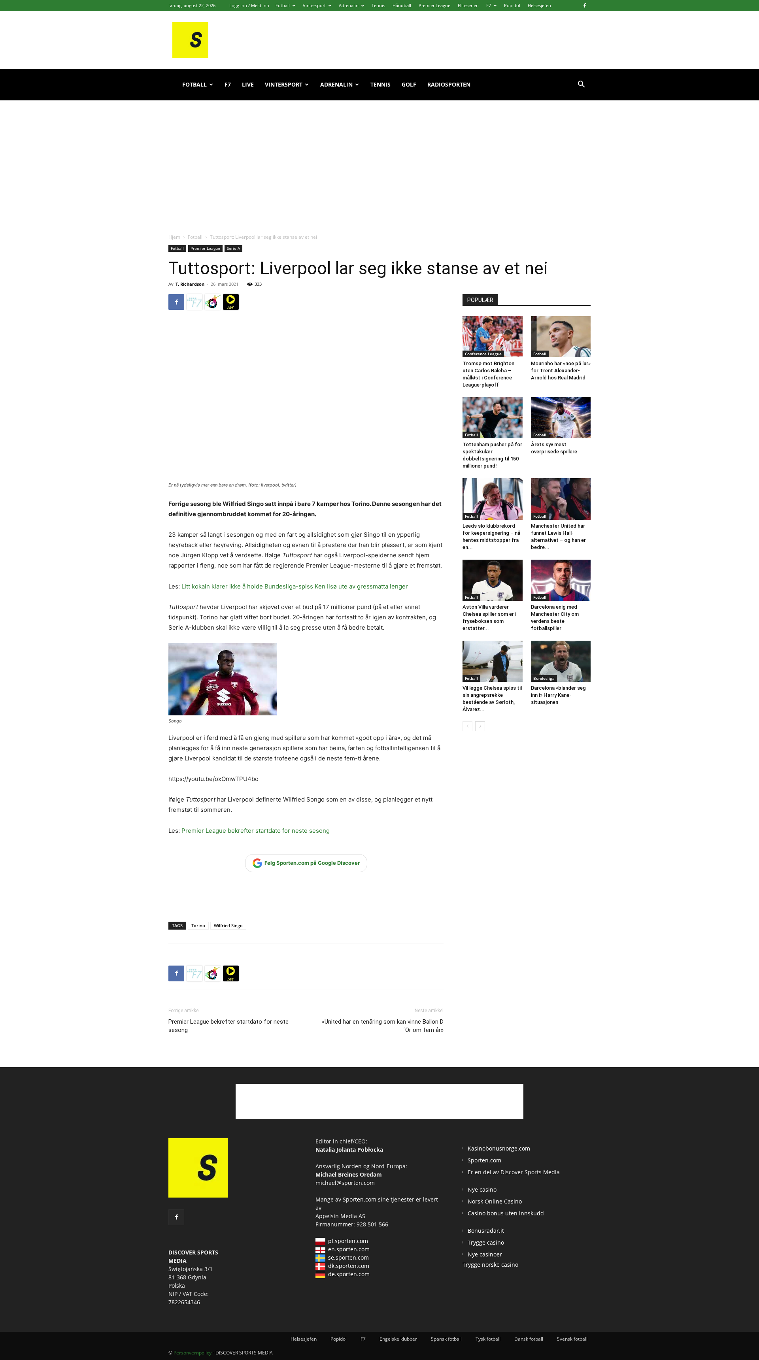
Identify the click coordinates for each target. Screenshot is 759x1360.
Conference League (483, 354)
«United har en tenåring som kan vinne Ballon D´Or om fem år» (383, 1026)
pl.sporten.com (348, 1241)
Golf (409, 84)
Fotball (283, 5)
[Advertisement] (379, 158)
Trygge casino (486, 1242)
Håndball (402, 5)
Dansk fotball (528, 1338)
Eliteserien (468, 5)
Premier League (434, 5)
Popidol (512, 5)
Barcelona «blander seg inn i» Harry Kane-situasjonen (558, 695)
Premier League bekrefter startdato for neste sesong (255, 830)
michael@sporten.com (345, 1182)
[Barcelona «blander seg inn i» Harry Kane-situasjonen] (561, 661)
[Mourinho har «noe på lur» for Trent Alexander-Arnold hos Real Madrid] (561, 336)
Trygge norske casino (490, 1264)
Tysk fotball (488, 1338)
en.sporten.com (349, 1249)
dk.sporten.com (348, 1265)
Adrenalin (349, 5)
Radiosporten (448, 84)
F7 (488, 5)
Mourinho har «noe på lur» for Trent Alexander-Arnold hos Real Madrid (561, 370)
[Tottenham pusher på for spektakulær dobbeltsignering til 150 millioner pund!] (493, 417)
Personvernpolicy (192, 1352)
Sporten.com (360, 1199)
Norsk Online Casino (495, 1201)
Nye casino (482, 1189)
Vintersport (314, 5)
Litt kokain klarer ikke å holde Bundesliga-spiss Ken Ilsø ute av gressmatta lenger (294, 586)
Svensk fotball (572, 1338)
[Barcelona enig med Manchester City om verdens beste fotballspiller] (561, 580)
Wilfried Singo (228, 925)
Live (248, 84)
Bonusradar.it (486, 1230)
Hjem (174, 237)
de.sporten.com (349, 1274)
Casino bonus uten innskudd (506, 1213)
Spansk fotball (446, 1338)
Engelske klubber (398, 1338)
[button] (581, 85)
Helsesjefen (539, 5)
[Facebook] (585, 5)
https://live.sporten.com (231, 302)
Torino (198, 925)
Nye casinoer (485, 1254)
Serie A (233, 248)
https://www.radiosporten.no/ (213, 302)
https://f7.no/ (194, 302)
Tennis (378, 5)
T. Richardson (190, 284)
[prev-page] (467, 726)
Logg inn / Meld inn (249, 5)
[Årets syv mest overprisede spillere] (561, 417)
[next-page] (480, 726)
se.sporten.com (348, 1257)
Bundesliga (544, 678)
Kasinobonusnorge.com (499, 1148)
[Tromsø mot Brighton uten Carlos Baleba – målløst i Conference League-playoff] (493, 336)
